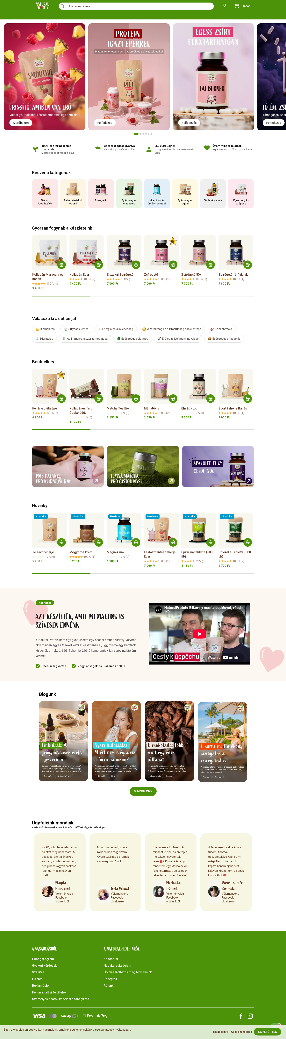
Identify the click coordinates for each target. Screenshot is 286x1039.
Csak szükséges (241, 1031)
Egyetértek (267, 1032)
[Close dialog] (214, 477)
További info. (221, 1031)
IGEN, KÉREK (105, 520)
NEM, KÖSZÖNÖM (105, 534)
